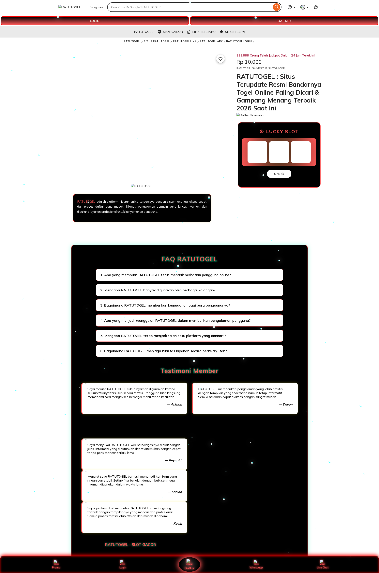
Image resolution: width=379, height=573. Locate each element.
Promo (56, 567)
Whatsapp (256, 567)
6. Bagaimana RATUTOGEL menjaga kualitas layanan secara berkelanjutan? (163, 351)
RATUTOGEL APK (211, 41)
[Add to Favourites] (220, 59)
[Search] (276, 7)
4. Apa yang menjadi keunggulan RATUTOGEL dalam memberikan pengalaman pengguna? (175, 320)
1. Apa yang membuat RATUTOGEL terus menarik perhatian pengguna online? (165, 275)
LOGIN (94, 21)
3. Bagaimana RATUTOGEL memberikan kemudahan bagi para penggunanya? (165, 305)
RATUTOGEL (132, 41)
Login (122, 567)
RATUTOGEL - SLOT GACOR (130, 544)
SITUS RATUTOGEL (156, 41)
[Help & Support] (291, 7)
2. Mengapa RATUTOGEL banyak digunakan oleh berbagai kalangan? (158, 290)
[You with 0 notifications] (304, 7)
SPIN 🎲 (279, 173)
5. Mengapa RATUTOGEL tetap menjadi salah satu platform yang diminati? (163, 335)
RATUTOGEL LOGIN (239, 41)
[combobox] (189, 7)
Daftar (189, 568)
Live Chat (323, 567)
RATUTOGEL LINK (184, 41)
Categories (96, 7)
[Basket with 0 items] (316, 7)
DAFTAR (284, 21)
